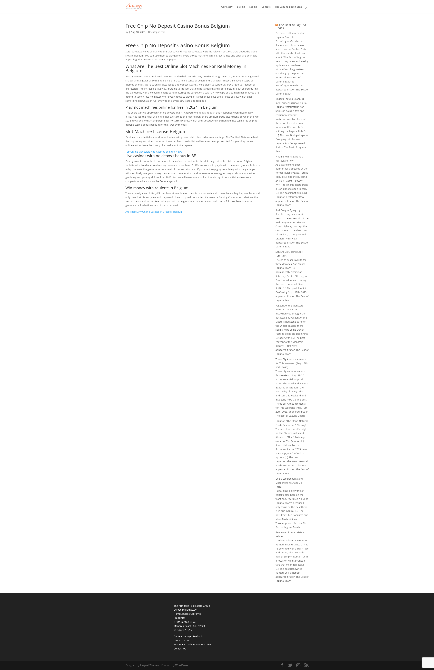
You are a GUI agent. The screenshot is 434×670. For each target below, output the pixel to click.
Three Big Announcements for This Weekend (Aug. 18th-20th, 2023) (291, 363)
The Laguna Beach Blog (288, 7)
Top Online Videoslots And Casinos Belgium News (153, 151)
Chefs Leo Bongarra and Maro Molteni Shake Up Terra (289, 482)
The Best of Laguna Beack (290, 26)
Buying (241, 7)
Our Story (227, 7)
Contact (266, 7)
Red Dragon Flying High (288, 210)
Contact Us (180, 648)
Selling (253, 7)
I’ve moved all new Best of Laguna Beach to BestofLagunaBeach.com (290, 37)
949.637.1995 (203, 644)
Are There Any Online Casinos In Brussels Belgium (154, 211)
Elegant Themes (149, 665)
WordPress (181, 665)
